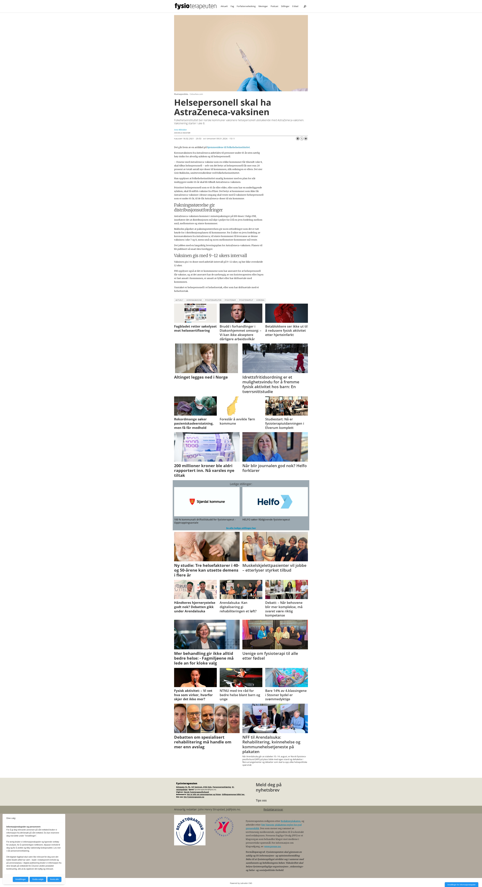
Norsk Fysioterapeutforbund (196, 792)
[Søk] (304, 6)
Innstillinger (20, 879)
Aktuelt (224, 6)
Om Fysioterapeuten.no (194, 797)
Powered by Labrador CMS (241, 883)
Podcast (274, 6)
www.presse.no (272, 846)
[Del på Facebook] (298, 138)
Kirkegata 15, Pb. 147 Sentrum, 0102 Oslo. (194, 787)
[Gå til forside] (195, 6)
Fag (232, 6)
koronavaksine (194, 300)
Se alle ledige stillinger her (241, 528)
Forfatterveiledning (246, 6)
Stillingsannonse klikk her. (233, 794)
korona (260, 300)
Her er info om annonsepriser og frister (204, 794)
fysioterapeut (246, 300)
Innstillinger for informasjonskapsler (461, 885)
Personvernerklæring (222, 787)
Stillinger (285, 6)
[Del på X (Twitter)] (302, 138)
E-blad (295, 6)
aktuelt (179, 300)
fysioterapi (230, 300)
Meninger (263, 6)
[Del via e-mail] (306, 138)
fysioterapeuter (213, 300)
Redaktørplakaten (290, 821)
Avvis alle (54, 879)
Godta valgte (38, 879)
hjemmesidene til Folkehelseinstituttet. (228, 147)
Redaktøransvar (273, 809)
